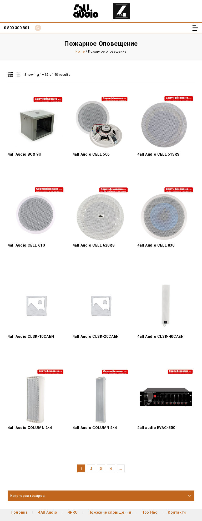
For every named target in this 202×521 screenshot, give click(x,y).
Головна (19, 512)
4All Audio (47, 512)
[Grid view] (10, 74)
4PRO (73, 512)
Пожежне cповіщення (109, 512)
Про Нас (149, 512)
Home (80, 51)
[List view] (18, 74)
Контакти (177, 512)
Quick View (36, 111)
